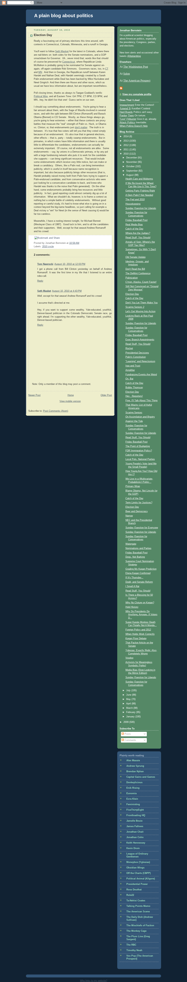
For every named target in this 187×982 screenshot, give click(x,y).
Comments (130, 740)
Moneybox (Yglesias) (138, 862)
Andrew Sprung (135, 766)
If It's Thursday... (134, 577)
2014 (126, 136)
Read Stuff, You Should (137, 237)
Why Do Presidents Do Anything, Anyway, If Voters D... (141, 614)
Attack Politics (127, 122)
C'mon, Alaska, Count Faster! (141, 282)
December (132, 157)
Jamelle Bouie (134, 821)
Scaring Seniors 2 (134, 307)
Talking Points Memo (138, 906)
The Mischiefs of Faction (140, 925)
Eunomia (131, 793)
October (130, 166)
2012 (126, 145)
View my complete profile (136, 94)
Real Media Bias (134, 224)
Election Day (43, 35)
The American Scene (138, 911)
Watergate (130, 544)
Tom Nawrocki (45, 264)
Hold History (131, 607)
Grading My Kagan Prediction (141, 569)
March (129, 708)
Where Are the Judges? (137, 233)
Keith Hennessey (135, 843)
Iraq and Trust (132, 366)
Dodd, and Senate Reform (139, 582)
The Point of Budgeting (137, 446)
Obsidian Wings (135, 867)
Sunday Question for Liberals (140, 208)
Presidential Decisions (137, 353)
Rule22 (130, 895)
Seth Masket (62, 51)
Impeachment (127, 105)
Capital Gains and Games (140, 777)
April (129, 703)
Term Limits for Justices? (138, 502)
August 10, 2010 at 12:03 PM (69, 264)
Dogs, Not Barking (135, 557)
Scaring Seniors (133, 412)
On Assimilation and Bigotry (140, 417)
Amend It (125, 108)
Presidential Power (137, 884)
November (132, 162)
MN (40, 72)
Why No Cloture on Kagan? (139, 602)
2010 (126, 154)
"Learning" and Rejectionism (140, 361)
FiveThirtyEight (135, 810)
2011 (126, 149)
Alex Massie (133, 760)
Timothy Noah (134, 950)
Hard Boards (126, 112)
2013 (126, 141)
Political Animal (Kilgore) (140, 878)
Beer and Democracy (136, 511)
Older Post (106, 395)
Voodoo (129, 658)
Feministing (133, 804)
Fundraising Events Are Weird (141, 374)
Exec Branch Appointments (139, 339)
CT (106, 68)
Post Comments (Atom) (55, 411)
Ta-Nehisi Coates (135, 900)
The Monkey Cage (136, 931)
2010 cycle (48, 246)
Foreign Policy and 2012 (138, 629)
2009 (126, 722)
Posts (127, 734)
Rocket (129, 348)
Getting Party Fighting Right (140, 190)
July (128, 690)
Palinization (131, 278)
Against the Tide (134, 421)
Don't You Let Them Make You (141, 302)
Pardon (123, 115)
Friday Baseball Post (136, 220)
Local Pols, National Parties (140, 459)
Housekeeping (132, 204)
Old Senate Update (135, 257)
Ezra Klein (132, 799)
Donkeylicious (134, 782)
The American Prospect (136, 80)
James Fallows (134, 826)
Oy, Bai (129, 379)
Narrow (129, 516)
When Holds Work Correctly (140, 634)
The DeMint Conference (137, 273)
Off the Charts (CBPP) (138, 873)
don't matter (81, 127)
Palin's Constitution (135, 357)
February (131, 712)
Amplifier (130, 370)
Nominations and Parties (138, 548)
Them (131, 115)
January (130, 716)
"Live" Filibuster (128, 119)
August (130, 175)
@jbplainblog (134, 56)
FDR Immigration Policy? (138, 450)
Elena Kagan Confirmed (137, 573)
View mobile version (70, 401)
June (129, 695)
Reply (40, 281)
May (128, 699)
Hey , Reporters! (134, 396)
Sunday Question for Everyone (141, 527)
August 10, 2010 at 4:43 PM (67, 291)
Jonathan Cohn (135, 837)
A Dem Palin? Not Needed (139, 195)
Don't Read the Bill (135, 269)
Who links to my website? (93, 980)
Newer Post (34, 395)
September (132, 171)
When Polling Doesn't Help (134, 126)
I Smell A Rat (132, 586)
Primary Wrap (132, 486)
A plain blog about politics (63, 15)
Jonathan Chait (134, 832)
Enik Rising (133, 788)
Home (71, 395)
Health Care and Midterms (139, 179)
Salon (126, 73)
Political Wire (41, 96)
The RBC (131, 945)
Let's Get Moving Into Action (140, 311)
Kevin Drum (133, 848)
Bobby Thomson (134, 387)
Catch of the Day (134, 229)
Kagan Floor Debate (135, 638)
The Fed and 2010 (135, 199)
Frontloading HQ (135, 815)
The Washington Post (135, 66)
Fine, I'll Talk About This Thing (141, 400)
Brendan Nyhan (135, 771)
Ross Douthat (134, 889)
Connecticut (68, 62)
